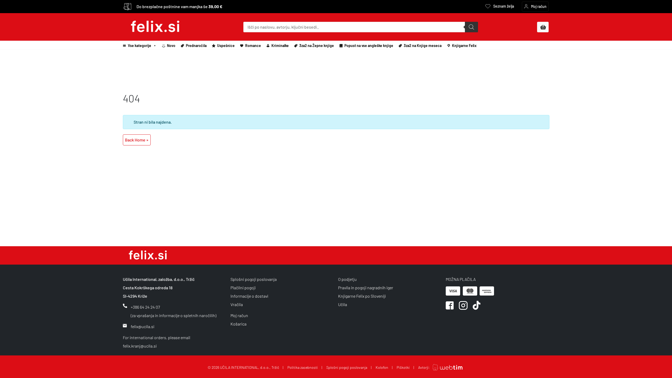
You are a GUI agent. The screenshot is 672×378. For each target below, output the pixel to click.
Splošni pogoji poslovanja (253, 279)
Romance (253, 45)
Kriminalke (280, 45)
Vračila (236, 304)
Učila (342, 304)
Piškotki (403, 367)
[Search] (471, 27)
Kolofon (382, 367)
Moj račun (239, 315)
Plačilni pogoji (243, 287)
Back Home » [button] (136, 139)
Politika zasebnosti (302, 367)
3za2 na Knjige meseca (423, 45)
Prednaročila (196, 45)
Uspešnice (226, 45)
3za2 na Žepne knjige (316, 45)
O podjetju (347, 279)
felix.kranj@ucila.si (140, 345)
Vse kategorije (139, 45)
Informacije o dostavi (249, 295)
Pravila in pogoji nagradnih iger (365, 287)
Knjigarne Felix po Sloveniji (362, 295)
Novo (171, 45)
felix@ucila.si (142, 326)
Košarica (238, 323)
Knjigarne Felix (464, 45)
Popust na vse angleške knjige (368, 45)
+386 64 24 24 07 (145, 306)
